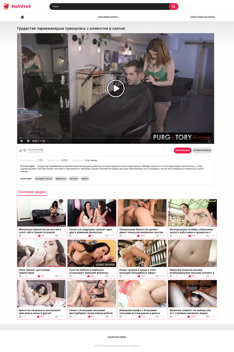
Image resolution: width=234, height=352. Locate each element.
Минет (85, 179)
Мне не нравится (24, 150)
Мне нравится (20, 150)
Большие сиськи (44, 179)
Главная (22, 17)
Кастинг (74, 179)
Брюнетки (61, 179)
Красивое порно (108, 17)
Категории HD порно (203, 17)
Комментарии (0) (202, 150)
